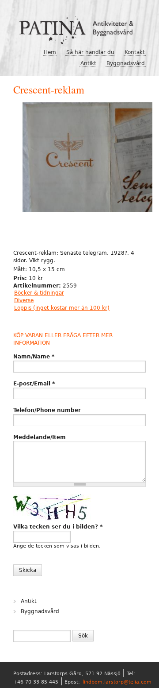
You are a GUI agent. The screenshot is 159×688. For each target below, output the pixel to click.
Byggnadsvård (125, 63)
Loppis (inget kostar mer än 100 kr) (62, 308)
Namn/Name (33, 357)
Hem (50, 52)
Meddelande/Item (39, 437)
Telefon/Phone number (47, 410)
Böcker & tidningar (39, 293)
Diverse (24, 300)
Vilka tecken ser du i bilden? (57, 527)
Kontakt (135, 52)
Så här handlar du (90, 52)
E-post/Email (34, 384)
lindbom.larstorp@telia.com (117, 682)
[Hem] (79, 27)
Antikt (88, 63)
